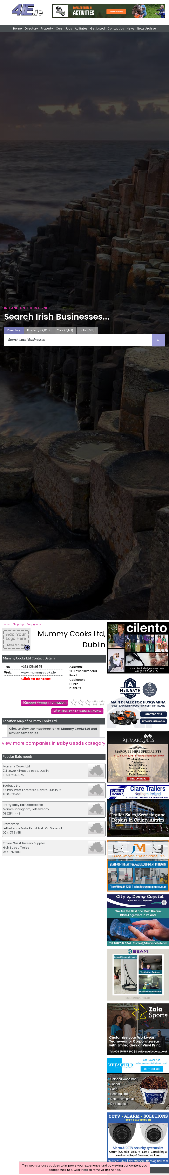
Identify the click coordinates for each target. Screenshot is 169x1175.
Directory (31, 28)
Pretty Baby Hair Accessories (23, 805)
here (84, 1170)
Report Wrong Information (46, 703)
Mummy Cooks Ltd (16, 766)
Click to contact (36, 678)
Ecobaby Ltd (11, 786)
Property (47, 28)
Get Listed (97, 28)
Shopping (18, 624)
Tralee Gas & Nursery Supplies (24, 843)
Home (17, 28)
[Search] (158, 340)
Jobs (68, 28)
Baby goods (34, 624)
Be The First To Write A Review (79, 711)
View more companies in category (53, 743)
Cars (59, 28)
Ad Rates (81, 28)
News (130, 28)
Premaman (11, 824)
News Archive (146, 28)
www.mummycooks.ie (38, 672)
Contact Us (116, 28)
